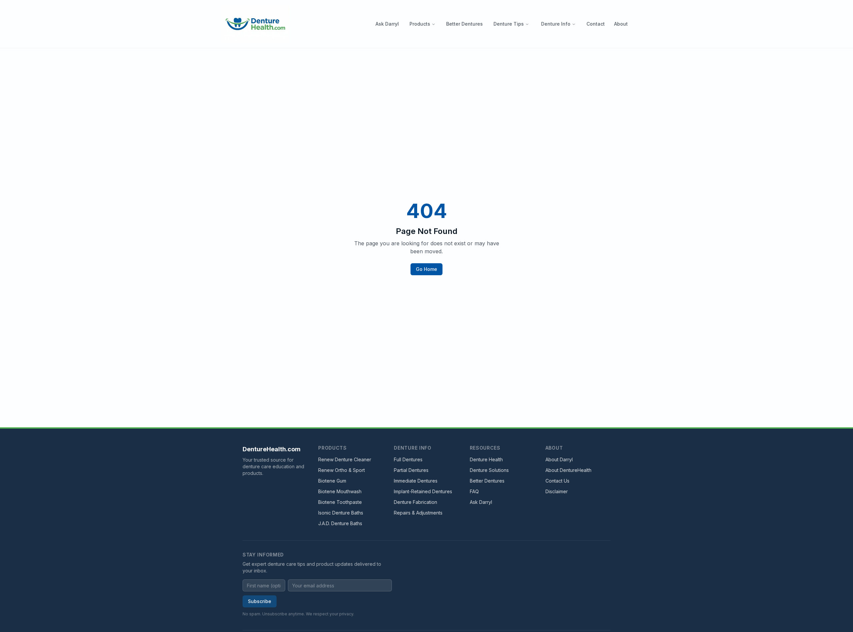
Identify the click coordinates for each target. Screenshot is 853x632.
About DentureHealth (568, 470)
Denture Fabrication (415, 502)
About (621, 24)
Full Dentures (408, 459)
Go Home (426, 269)
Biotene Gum (332, 481)
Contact (595, 24)
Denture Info (555, 24)
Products (420, 24)
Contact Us (557, 481)
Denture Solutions (489, 470)
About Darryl (559, 459)
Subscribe (259, 601)
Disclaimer (556, 491)
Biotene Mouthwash (340, 491)
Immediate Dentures (415, 481)
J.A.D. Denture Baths (340, 523)
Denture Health (486, 459)
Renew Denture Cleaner (344, 459)
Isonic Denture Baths (340, 513)
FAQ (474, 491)
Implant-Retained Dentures (423, 491)
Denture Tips (508, 24)
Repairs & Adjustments (418, 513)
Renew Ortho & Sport (341, 470)
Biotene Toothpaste (340, 502)
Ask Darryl (387, 24)
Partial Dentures (411, 470)
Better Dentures (464, 24)
